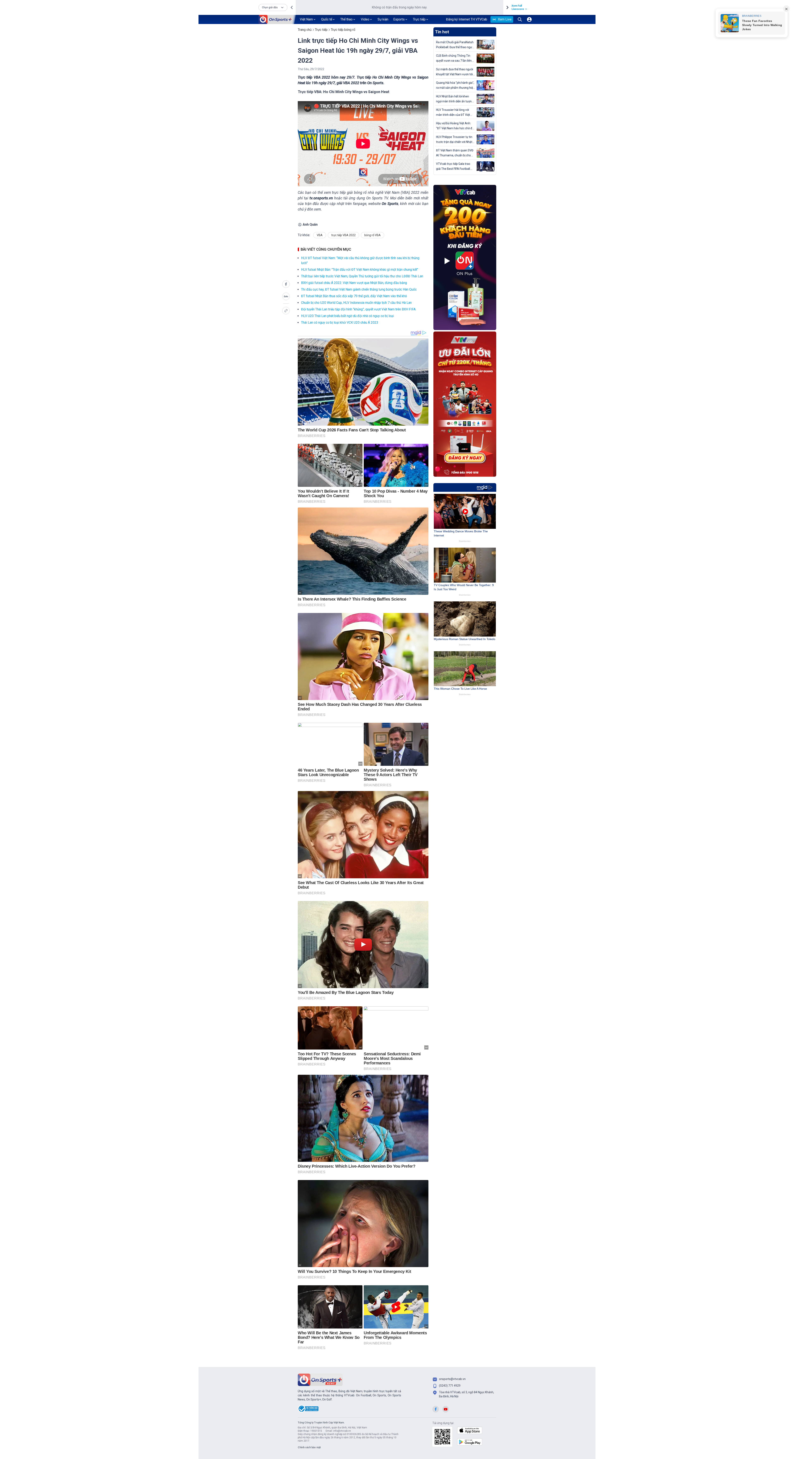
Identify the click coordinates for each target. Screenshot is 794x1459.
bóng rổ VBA (372, 235)
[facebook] (286, 284)
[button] (272, 7)
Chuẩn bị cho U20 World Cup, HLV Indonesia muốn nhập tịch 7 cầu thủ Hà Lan (356, 303)
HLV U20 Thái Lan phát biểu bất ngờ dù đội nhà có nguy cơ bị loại (347, 316)
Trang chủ (305, 30)
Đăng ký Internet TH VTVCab (466, 19)
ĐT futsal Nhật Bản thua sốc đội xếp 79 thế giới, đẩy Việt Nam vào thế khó (354, 296)
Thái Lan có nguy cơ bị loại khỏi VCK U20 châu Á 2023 (339, 322)
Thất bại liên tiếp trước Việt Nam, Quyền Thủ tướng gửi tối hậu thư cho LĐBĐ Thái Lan (362, 276)
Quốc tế (326, 19)
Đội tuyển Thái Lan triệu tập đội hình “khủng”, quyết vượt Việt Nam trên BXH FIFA (358, 309)
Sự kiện (383, 19)
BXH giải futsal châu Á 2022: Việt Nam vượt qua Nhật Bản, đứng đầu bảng (354, 283)
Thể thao (346, 19)
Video (365, 19)
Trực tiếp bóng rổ (343, 30)
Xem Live (505, 19)
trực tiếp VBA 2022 (343, 235)
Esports (399, 19)
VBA (320, 235)
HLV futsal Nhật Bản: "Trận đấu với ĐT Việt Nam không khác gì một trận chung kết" (359, 270)
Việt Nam (306, 19)
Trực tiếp (419, 19)
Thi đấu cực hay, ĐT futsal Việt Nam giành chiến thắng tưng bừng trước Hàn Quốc (359, 289)
